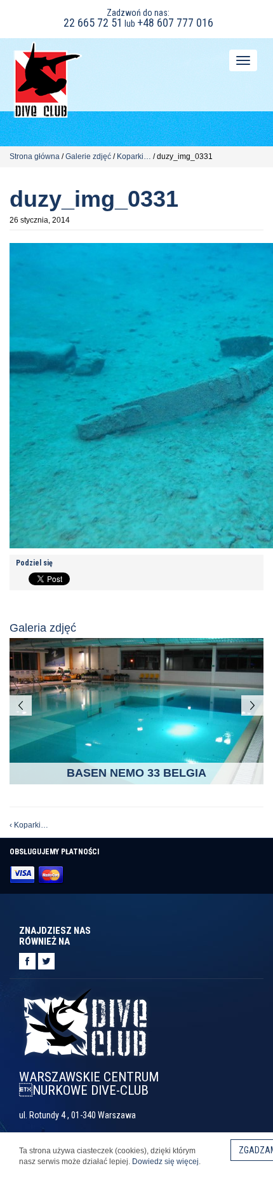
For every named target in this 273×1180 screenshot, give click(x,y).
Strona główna (35, 156)
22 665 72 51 (93, 22)
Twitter (46, 961)
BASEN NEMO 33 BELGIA (136, 773)
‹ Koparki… (29, 825)
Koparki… (134, 156)
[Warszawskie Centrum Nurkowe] (48, 79)
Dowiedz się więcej (165, 1161)
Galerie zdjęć (88, 156)
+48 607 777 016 (175, 22)
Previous (21, 705)
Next (252, 705)
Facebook (27, 961)
